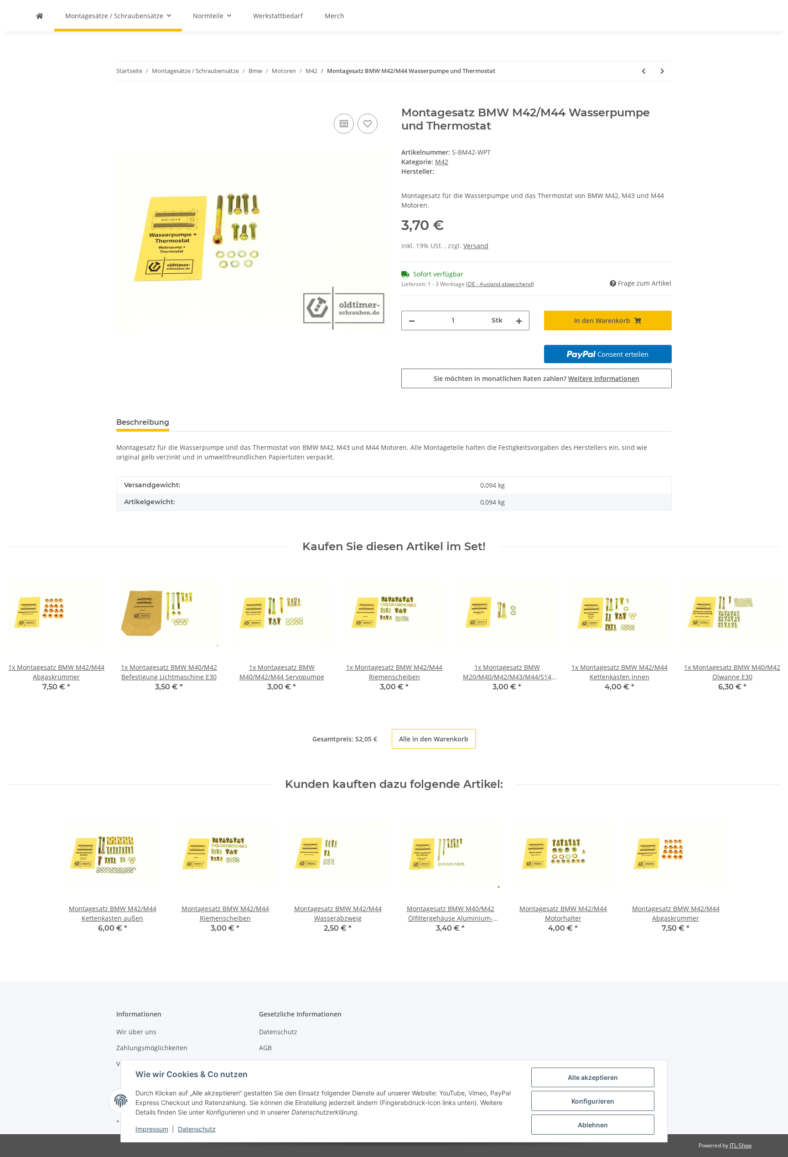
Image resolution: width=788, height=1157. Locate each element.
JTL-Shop (741, 1145)
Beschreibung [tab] (142, 422)
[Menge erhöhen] (519, 320)
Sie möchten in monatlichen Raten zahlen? (536, 378)
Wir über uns (136, 1031)
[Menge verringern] (412, 320)
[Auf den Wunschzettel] (368, 124)
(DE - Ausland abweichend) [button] (500, 284)
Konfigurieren (592, 1101)
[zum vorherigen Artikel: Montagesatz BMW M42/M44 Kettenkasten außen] (643, 71)
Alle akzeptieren (593, 1077)
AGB (265, 1047)
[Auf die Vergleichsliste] (344, 124)
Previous (22, 634)
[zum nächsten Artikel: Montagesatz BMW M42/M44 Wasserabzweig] (662, 71)
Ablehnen (593, 1125)
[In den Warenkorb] (123, 101)
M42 (441, 161)
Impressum (151, 1129)
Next (765, 634)
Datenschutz (278, 1031)
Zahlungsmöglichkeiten (151, 1047)
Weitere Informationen (603, 378)
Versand (475, 245)
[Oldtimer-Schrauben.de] (39, 15)
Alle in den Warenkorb (433, 739)
